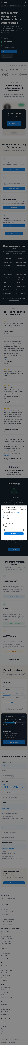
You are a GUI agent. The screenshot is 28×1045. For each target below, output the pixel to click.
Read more (19, 512)
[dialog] (14, 522)
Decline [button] (14, 530)
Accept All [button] (14, 533)
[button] (14, 537)
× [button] (25, 507)
